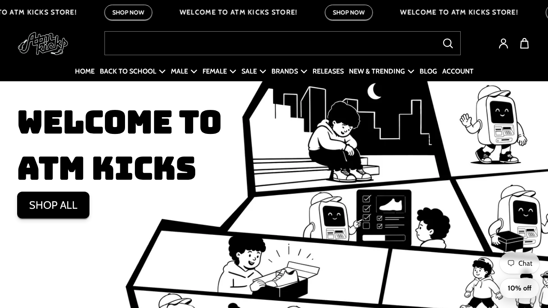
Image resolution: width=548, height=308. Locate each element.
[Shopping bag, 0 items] (524, 43)
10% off (519, 288)
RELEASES (328, 71)
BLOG (428, 71)
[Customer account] (503, 43)
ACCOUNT (458, 71)
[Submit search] (447, 43)
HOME (85, 71)
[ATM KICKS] (42, 43)
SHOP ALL (53, 204)
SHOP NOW (128, 12)
